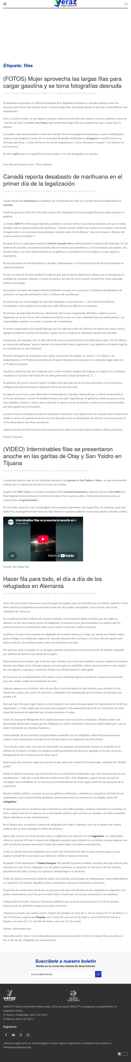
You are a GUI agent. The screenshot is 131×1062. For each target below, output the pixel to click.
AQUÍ (16, 154)
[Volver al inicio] (65, 4)
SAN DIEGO (83, 470)
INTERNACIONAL (87, 191)
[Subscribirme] (98, 974)
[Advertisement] (65, 38)
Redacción (26, 93)
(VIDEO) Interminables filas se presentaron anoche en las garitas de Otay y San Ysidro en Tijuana (62, 455)
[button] (4, 4)
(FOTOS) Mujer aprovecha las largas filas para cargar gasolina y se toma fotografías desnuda (62, 81)
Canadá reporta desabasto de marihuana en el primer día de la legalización (62, 179)
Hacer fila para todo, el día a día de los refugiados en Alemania (52, 582)
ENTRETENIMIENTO (85, 93)
